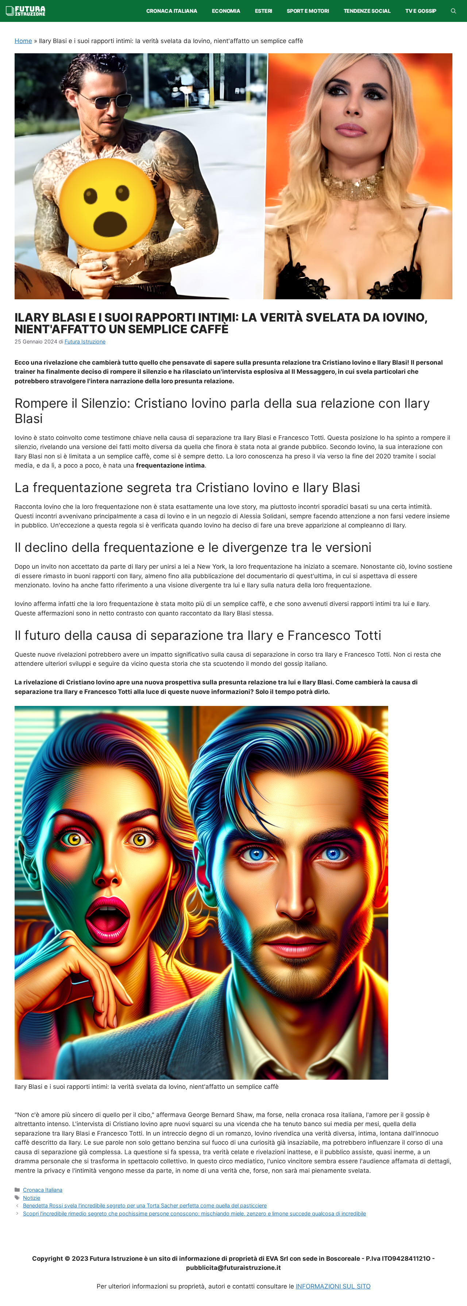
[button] (453, 11)
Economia (226, 11)
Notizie (31, 1198)
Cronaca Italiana (171, 11)
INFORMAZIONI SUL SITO (333, 1286)
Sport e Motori (308, 11)
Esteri (264, 11)
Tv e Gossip (420, 11)
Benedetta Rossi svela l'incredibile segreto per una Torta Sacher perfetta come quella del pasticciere (145, 1205)
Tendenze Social (367, 11)
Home (23, 41)
